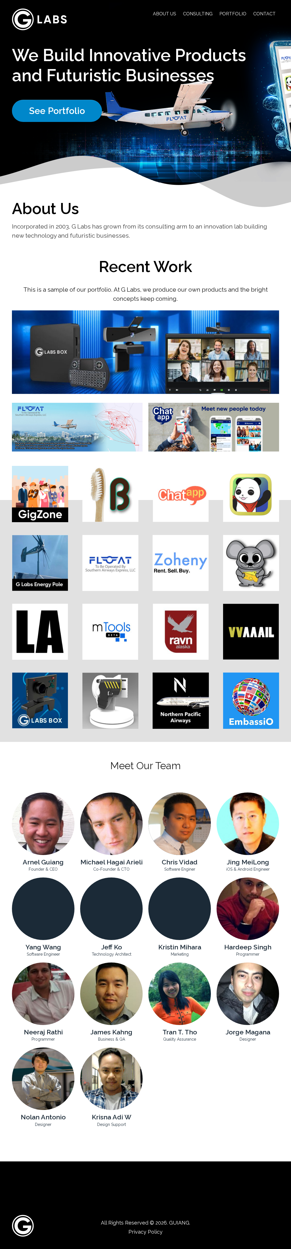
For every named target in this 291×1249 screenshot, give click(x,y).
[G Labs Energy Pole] (40, 563)
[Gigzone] (40, 494)
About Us (164, 13)
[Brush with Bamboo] (110, 494)
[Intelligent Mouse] (251, 563)
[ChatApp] (181, 494)
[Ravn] (181, 632)
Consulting (198, 13)
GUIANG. (179, 1223)
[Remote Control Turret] (110, 701)
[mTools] (110, 632)
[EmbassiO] (251, 701)
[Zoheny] (181, 563)
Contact (264, 13)
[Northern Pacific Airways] (181, 701)
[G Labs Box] (40, 701)
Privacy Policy (145, 1232)
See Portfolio (57, 110)
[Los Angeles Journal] (40, 632)
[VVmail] (251, 632)
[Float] (110, 563)
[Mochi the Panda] (251, 494)
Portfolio (232, 13)
